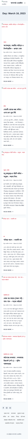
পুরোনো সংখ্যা (20, 413)
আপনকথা (13, 413)
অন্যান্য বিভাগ (19, 423)
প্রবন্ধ (5, 42)
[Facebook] (3, 407)
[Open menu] (24, 3)
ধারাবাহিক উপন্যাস (9, 423)
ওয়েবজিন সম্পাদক (8, 52)
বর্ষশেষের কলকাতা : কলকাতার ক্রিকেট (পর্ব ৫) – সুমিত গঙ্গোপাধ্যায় (13, 360)
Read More (8, 81)
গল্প (4, 236)
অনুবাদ (5, 170)
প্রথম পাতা (6, 413)
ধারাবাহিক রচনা (6, 294)
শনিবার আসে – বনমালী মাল (13, 240)
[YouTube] (10, 407)
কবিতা (5, 106)
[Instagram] (6, 407)
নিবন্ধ (17, 416)
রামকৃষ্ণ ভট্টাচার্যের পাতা (9, 420)
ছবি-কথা (23, 416)
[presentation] (14, 31)
